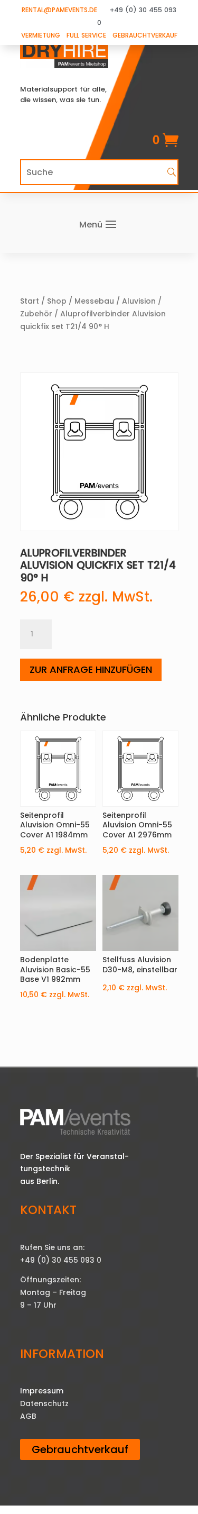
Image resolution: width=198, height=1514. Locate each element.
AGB (28, 1416)
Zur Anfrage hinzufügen (91, 669)
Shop (57, 301)
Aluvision (139, 301)
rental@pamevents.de (59, 9)
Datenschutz (44, 1403)
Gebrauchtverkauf (144, 35)
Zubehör (36, 313)
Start (29, 301)
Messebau (94, 301)
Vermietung (40, 35)
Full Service (86, 35)
